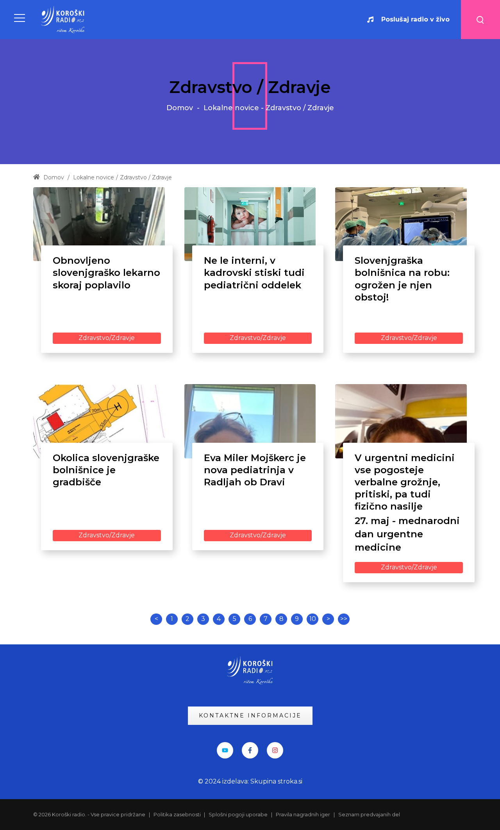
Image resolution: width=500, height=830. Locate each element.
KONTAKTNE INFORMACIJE (250, 715)
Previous (156, 619)
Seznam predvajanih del (369, 814)
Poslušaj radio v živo (415, 19)
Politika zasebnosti (178, 814)
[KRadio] (63, 19)
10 (312, 618)
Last (344, 619)
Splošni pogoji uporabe (238, 814)
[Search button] (480, 19)
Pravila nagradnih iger (303, 814)
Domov (179, 108)
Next (328, 619)
